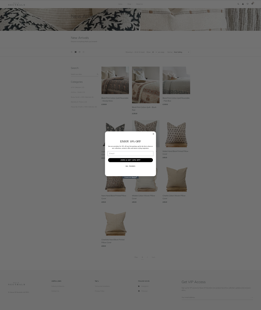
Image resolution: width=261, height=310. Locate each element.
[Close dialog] (153, 133)
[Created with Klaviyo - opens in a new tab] (130, 177)
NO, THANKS (130, 166)
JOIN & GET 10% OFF (130, 160)
